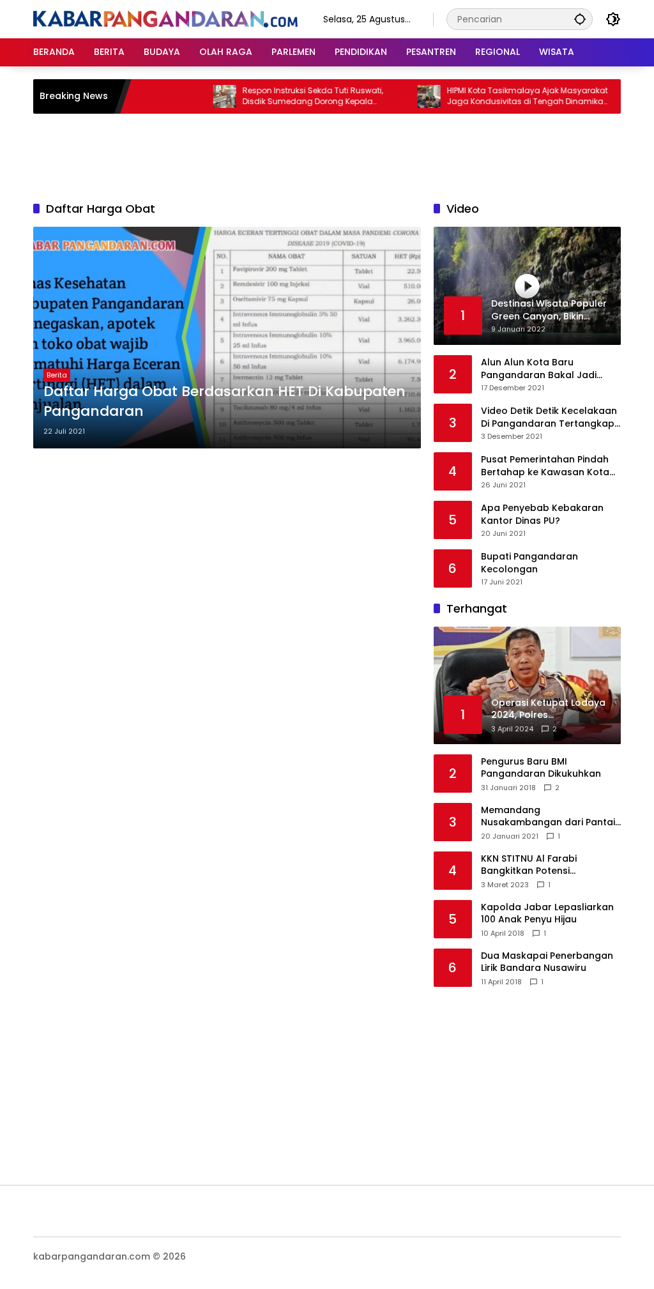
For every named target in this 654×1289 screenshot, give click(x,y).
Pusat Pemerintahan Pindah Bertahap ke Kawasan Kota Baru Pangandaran (545, 466)
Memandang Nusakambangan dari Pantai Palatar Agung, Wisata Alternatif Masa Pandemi (548, 816)
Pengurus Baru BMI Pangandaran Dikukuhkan (541, 768)
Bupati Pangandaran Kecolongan (529, 563)
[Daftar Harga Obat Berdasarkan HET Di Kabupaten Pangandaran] (227, 337)
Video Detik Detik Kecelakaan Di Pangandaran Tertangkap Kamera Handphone (549, 417)
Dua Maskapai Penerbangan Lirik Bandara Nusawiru (547, 962)
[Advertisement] (327, 155)
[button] (580, 18)
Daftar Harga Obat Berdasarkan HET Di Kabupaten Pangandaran (224, 401)
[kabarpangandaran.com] (165, 18)
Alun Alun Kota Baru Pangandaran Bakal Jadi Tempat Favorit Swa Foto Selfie (539, 368)
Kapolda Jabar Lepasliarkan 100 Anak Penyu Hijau (547, 913)
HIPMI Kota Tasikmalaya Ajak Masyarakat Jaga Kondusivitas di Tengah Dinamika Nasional (507, 96)
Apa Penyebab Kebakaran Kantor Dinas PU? (542, 514)
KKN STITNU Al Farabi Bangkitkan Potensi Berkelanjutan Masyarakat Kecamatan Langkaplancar (545, 865)
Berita (57, 375)
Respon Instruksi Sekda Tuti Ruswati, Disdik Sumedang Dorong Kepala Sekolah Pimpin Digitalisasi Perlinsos (292, 96)
